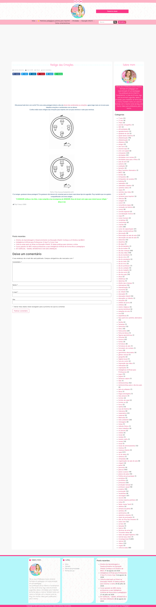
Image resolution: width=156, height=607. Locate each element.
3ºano (120, 123)
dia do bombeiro (124, 255)
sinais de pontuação (125, 517)
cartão (120, 194)
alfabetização (123, 138)
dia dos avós (122, 272)
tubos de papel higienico (126, 535)
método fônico (123, 426)
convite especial (124, 211)
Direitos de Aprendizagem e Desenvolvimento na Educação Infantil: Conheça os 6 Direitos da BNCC (50, 240)
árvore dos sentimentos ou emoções (75, 105)
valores (120, 541)
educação (121, 294)
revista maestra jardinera (126, 500)
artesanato (122, 153)
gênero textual (123, 355)
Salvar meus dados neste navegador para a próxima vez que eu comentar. (39, 306)
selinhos (121, 506)
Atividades (75, 21)
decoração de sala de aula (127, 237)
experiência (122, 316)
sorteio (120, 524)
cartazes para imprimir (126, 196)
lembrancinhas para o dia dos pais (130, 385)
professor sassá (123, 487)
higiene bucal (122, 359)
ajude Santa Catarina (125, 136)
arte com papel (123, 151)
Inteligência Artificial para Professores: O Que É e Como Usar (37, 242)
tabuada (121, 526)
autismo (121, 164)
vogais (120, 545)
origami (121, 463)
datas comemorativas (125, 231)
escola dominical (124, 309)
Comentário (17, 262)
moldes (120, 437)
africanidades (123, 129)
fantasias (121, 324)
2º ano (120, 120)
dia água (121, 244)
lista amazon (122, 396)
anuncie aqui (122, 149)
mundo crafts (123, 439)
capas (120, 190)
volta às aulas (123, 548)
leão (119, 381)
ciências (121, 198)
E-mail (15, 292)
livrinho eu (121, 402)
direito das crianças (125, 283)
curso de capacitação (125, 229)
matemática (122, 413)
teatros (120, 528)
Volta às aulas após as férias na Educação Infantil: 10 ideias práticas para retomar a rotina (47, 244)
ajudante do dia (123, 133)
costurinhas (122, 222)
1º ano (120, 118)
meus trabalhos (123, 428)
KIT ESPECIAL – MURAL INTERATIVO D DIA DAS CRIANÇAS (36, 249)
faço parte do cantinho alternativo (130, 318)
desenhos (121, 242)
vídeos (120, 543)
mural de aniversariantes (126, 446)
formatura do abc (124, 346)
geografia (121, 357)
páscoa (120, 469)
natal (120, 452)
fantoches (121, 326)
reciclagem (122, 495)
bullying (121, 181)
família (120, 322)
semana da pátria (124, 509)
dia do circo (122, 257)
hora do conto (123, 361)
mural (120, 443)
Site (13, 299)
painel (120, 465)
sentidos (121, 511)
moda (120, 435)
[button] (16, 74)
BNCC (120, 172)
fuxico (120, 350)
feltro (120, 329)
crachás (121, 224)
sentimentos (122, 513)
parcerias (121, 467)
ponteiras (121, 478)
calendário (122, 183)
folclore (121, 339)
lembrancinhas (123, 383)
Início (33, 21)
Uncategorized (123, 539)
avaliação (121, 166)
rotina (120, 502)
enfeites (121, 305)
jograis (120, 376)
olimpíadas (122, 459)
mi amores (122, 430)
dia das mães (122, 253)
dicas (120, 276)
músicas (121, 448)
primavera (121, 482)
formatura (121, 344)
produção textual (124, 485)
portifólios (122, 480)
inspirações (122, 368)
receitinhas (122, 493)
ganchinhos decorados (126, 352)
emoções (121, 300)
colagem (121, 201)
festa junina (122, 331)
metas (120, 424)
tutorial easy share (124, 537)
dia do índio (122, 261)
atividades (121, 155)
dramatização (123, 287)
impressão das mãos (125, 363)
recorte (121, 498)
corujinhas (121, 220)
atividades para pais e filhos (128, 159)
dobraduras (122, 285)
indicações (122, 365)
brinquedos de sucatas (126, 179)
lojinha (120, 407)
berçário (121, 168)
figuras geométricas (125, 335)
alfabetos (121, 142)
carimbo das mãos (124, 192)
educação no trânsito (125, 298)
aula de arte (122, 162)
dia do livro (122, 263)
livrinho (120, 398)
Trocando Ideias (123, 532)
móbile (120, 433)
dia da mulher (123, 248)
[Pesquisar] (115, 22)
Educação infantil (87, 21)
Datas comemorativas (62, 23)
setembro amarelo (124, 515)
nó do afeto (122, 454)
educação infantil (124, 296)
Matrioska (121, 417)
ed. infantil (122, 292)
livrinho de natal (123, 400)
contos (120, 209)
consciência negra (124, 205)
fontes (120, 342)
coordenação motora (125, 214)
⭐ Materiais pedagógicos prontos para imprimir (54, 21)
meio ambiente (123, 420)
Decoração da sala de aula (127, 235)
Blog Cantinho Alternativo (127, 170)
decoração (122, 233)
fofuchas (121, 337)
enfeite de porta (124, 303)
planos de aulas (123, 474)
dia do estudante (124, 259)
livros (120, 404)
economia (121, 289)
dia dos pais (122, 274)
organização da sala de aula (128, 461)
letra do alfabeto (124, 389)
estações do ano (124, 311)
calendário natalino (124, 185)
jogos (120, 374)
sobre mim (122, 522)
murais (120, 441)
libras (120, 391)
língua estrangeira (124, 394)
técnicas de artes (124, 530)
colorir (120, 203)
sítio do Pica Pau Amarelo (127, 519)
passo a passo (123, 472)
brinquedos (122, 177)
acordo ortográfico (125, 125)
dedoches (121, 240)
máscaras (121, 411)
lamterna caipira (123, 378)
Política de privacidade (126, 476)
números (121, 456)
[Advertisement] (78, 42)
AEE (119, 127)
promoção (121, 491)
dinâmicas (121, 279)
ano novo (121, 146)
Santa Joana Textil (124, 504)
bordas (120, 175)
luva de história (123, 409)
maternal (121, 415)
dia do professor (124, 266)
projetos (121, 489)
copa (120, 216)
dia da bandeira (123, 246)
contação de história (125, 207)
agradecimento (123, 131)
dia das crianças (124, 250)
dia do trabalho (123, 270)
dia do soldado (123, 268)
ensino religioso (123, 307)
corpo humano (123, 218)
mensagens (122, 422)
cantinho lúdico (123, 188)
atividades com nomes (126, 157)
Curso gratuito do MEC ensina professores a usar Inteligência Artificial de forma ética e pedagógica (50, 246)
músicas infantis (123, 450)
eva (119, 313)
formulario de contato (125, 348)
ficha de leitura (123, 333)
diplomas (121, 281)
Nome (15, 285)
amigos (120, 144)
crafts (120, 227)
